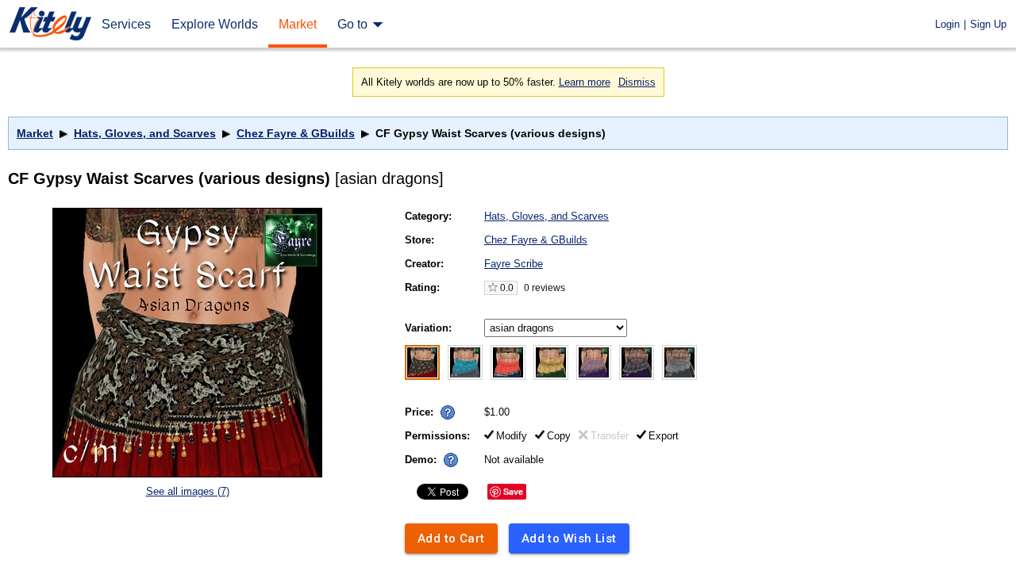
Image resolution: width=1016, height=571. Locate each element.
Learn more (584, 82)
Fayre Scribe (513, 264)
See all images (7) (187, 491)
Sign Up (988, 24)
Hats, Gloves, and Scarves (145, 133)
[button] (448, 412)
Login (947, 24)
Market (35, 133)
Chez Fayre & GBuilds (296, 133)
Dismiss (637, 82)
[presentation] (444, 408)
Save (513, 491)
